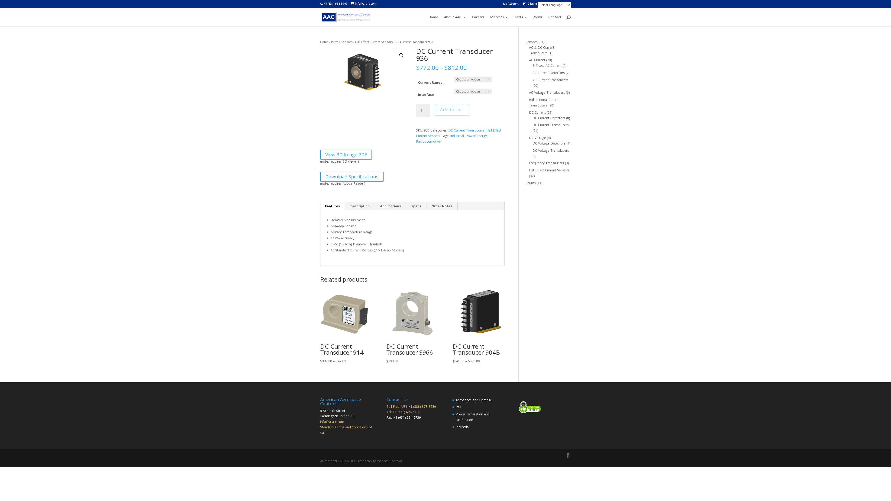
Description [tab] (360, 206)
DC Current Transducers (466, 130)
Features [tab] (332, 206)
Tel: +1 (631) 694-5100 (403, 412)
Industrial (457, 136)
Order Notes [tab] (442, 206)
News (538, 17)
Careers (478, 17)
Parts (518, 17)
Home (433, 17)
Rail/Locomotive (428, 141)
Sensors (347, 42)
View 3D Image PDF (346, 154)
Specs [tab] (416, 206)
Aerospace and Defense (474, 400)
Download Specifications (351, 176)
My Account (511, 4)
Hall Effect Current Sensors (374, 42)
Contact (555, 17)
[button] (401, 55)
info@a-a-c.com (332, 421)
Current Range (430, 82)
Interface (426, 94)
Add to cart (452, 109)
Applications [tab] (390, 206)
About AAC (452, 17)
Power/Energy (476, 136)
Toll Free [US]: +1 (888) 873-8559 (411, 406)
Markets (497, 17)
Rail (458, 407)
